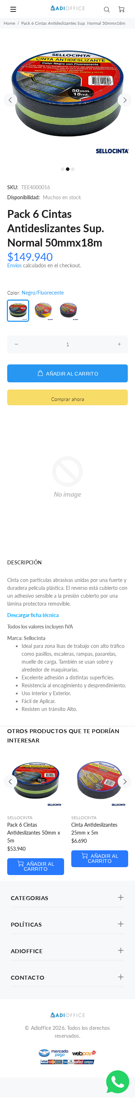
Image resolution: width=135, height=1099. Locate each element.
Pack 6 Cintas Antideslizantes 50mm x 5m (33, 833)
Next (124, 100)
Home (9, 23)
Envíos (14, 265)
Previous (10, 100)
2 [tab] (67, 169)
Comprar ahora (67, 399)
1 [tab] (62, 169)
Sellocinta (19, 817)
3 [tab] (73, 169)
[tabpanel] (67, 96)
